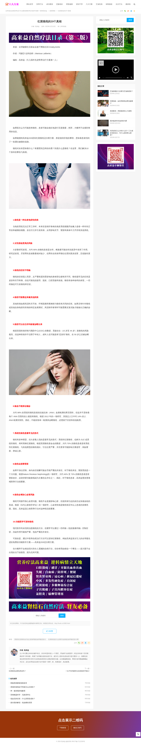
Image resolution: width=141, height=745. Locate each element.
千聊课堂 (62, 728)
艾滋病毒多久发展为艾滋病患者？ (121, 91)
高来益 (37, 26)
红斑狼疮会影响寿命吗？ (17, 671)
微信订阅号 (77, 728)
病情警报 (52, 11)
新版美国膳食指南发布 (18, 683)
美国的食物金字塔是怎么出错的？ (22, 687)
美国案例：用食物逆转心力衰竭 (121, 111)
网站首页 (29, 4)
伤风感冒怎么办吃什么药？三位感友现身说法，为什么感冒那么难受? (121, 133)
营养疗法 (39, 4)
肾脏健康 (69, 4)
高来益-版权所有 (66, 741)
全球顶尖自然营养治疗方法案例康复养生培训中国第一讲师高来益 (26, 11)
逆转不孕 (79, 4)
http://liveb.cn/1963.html (62, 623)
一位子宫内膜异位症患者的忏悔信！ (78, 671)
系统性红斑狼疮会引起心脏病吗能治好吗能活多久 (30, 639)
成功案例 (49, 4)
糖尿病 (128, 4)
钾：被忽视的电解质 (17, 691)
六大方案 (89, 4)
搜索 (62, 615)
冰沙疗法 (119, 4)
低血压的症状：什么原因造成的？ (22, 699)
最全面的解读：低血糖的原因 (21, 702)
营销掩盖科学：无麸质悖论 (20, 695)
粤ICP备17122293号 (78, 741)
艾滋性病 (99, 4)
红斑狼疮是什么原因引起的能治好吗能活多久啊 (63, 639)
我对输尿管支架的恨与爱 (118, 121)
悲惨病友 (59, 4)
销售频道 (109, 4)
